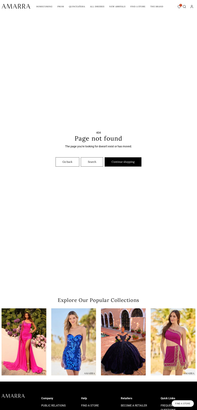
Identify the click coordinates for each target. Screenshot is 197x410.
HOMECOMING (44, 6)
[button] (184, 6)
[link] (191, 6)
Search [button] (92, 161)
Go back (67, 161)
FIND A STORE (137, 6)
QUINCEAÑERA (77, 6)
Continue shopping (123, 161)
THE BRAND (156, 6)
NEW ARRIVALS (117, 6)
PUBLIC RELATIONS (53, 405)
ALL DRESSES (97, 6)
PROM (60, 6)
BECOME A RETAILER (134, 405)
